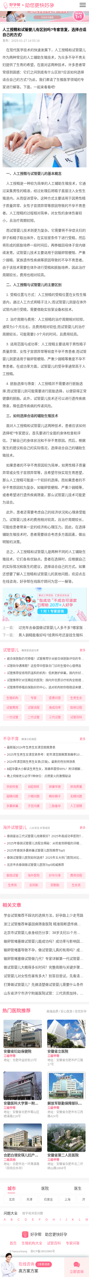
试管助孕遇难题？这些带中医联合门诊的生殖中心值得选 (44, 666)
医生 (78, 1188)
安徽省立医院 (57, 1051)
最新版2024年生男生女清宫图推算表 (31, 747)
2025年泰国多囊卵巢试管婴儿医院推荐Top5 (36, 850)
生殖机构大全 (32, 1243)
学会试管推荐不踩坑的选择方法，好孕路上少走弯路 (43, 915)
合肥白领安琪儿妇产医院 (23, 1155)
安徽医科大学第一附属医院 (24, 1103)
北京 (12, 1199)
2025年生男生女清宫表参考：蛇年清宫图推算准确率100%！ (47, 754)
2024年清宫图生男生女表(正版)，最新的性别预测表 (41, 762)
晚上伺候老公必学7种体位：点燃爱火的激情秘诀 (39, 776)
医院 (45, 1188)
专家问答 (73, 1243)
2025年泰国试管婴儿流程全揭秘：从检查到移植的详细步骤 (46, 843)
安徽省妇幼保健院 (17, 1051)
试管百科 (54, 1243)
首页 (13, 1243)
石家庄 (48, 1199)
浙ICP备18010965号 (42, 1251)
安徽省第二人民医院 (63, 1155)
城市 (11, 1188)
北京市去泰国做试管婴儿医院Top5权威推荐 (35, 865)
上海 (67, 1199)
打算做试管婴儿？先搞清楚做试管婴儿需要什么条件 (43, 985)
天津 (29, 1199)
